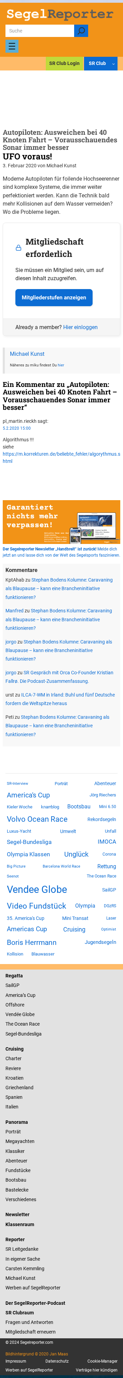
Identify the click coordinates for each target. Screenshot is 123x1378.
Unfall (110, 831)
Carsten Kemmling (24, 1268)
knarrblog (50, 806)
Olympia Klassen (28, 854)
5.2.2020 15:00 (17, 428)
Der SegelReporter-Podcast (35, 1303)
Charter (13, 1058)
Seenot (13, 876)
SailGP (109, 890)
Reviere (13, 1068)
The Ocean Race (101, 876)
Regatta (14, 975)
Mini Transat (75, 918)
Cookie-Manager (102, 1361)
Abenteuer (105, 783)
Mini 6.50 (107, 806)
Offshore (14, 1005)
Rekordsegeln (101, 819)
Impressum (15, 1361)
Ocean (21, 1024)
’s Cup (29, 995)
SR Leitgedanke (21, 1249)
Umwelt (68, 831)
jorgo (10, 642)
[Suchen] (81, 31)
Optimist (108, 929)
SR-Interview (17, 783)
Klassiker (15, 1151)
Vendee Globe (37, 889)
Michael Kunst (27, 354)
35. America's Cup (25, 918)
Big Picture (16, 866)
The (9, 1024)
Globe (28, 1014)
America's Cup (28, 795)
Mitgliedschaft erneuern (30, 1332)
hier (61, 365)
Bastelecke (16, 1190)
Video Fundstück (36, 906)
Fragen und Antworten (29, 1322)
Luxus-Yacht (19, 831)
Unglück (76, 854)
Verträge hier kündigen (97, 1370)
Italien (11, 1106)
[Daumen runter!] (4, 480)
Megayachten (20, 1141)
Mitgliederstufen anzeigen (54, 297)
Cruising (74, 929)
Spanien (14, 1097)
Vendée (13, 1014)
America (14, 995)
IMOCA (107, 841)
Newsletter (17, 1214)
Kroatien (14, 1078)
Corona (109, 854)
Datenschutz (57, 1361)
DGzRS (110, 906)
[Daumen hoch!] (4, 473)
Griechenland (19, 1087)
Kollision (15, 954)
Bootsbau (79, 807)
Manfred (14, 610)
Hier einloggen (80, 327)
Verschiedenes (20, 1199)
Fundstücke (17, 1170)
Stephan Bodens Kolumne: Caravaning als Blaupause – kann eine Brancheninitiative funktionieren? (59, 588)
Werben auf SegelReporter (32, 1287)
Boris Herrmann (32, 942)
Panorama (16, 1122)
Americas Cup (27, 929)
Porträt (61, 783)
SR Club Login (64, 63)
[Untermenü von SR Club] (113, 63)
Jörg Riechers (103, 794)
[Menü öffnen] (11, 46)
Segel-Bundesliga (29, 841)
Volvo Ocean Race (37, 819)
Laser (111, 918)
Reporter (15, 1239)
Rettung (106, 866)
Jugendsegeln (100, 942)
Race (34, 1024)
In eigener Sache (22, 1259)
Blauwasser (42, 954)
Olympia (85, 905)
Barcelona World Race (61, 866)
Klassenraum (19, 1224)
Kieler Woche (19, 806)
